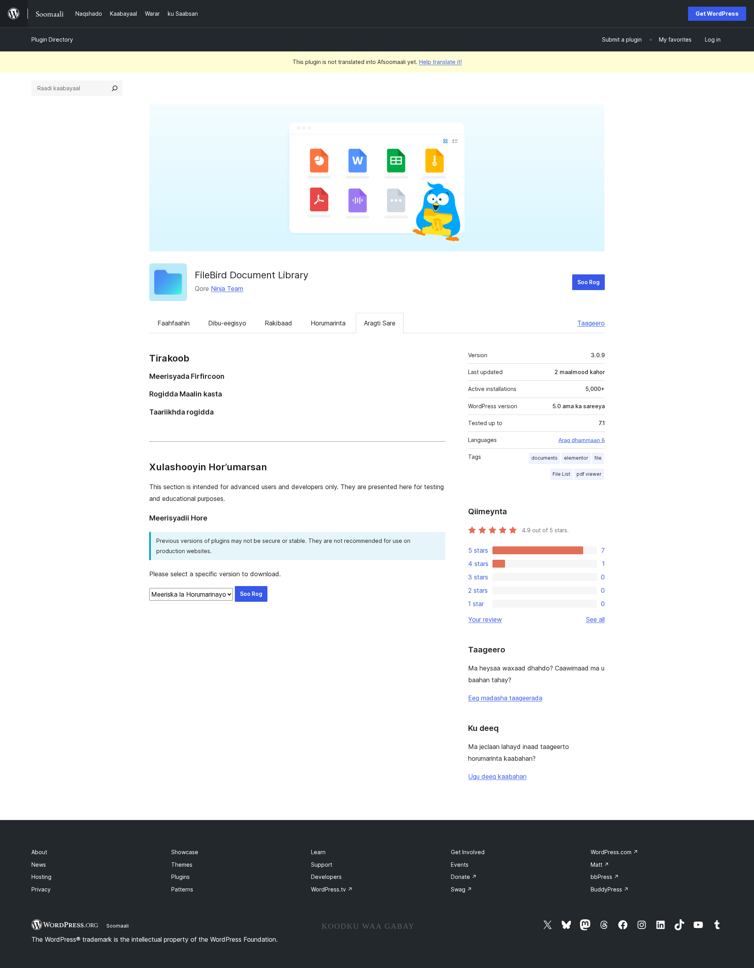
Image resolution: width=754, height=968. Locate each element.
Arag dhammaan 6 (581, 440)
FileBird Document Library (251, 275)
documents (544, 458)
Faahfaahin (173, 323)
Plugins (180, 876)
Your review (485, 619)
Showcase (184, 852)
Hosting (41, 876)
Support (321, 864)
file (598, 458)
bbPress (605, 876)
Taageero (591, 323)
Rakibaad (278, 323)
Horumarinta (328, 323)
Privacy (41, 889)
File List (561, 474)
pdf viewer (589, 474)
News (38, 864)
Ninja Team (227, 288)
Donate (464, 876)
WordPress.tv (332, 889)
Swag (461, 889)
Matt (600, 864)
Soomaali (117, 925)
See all (595, 619)
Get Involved (468, 852)
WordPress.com (614, 852)
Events (460, 864)
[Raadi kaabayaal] (115, 88)
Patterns (182, 889)
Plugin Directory (52, 39)
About (39, 852)
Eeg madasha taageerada (505, 698)
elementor (576, 458)
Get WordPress (717, 13)
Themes (181, 864)
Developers (326, 876)
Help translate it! (440, 61)
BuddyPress (610, 889)
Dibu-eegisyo (227, 323)
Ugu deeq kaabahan (497, 776)
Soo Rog (588, 282)
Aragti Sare (379, 323)
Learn (318, 852)
